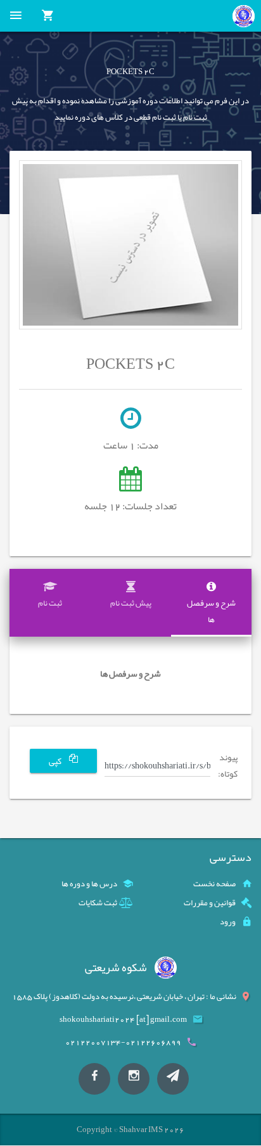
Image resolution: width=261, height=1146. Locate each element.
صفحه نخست (214, 883)
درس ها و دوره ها (89, 883)
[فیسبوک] (94, 1079)
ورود (228, 922)
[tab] (211, 603)
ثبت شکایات (98, 903)
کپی (56, 761)
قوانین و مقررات (210, 903)
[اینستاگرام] (134, 1079)
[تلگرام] (173, 1079)
